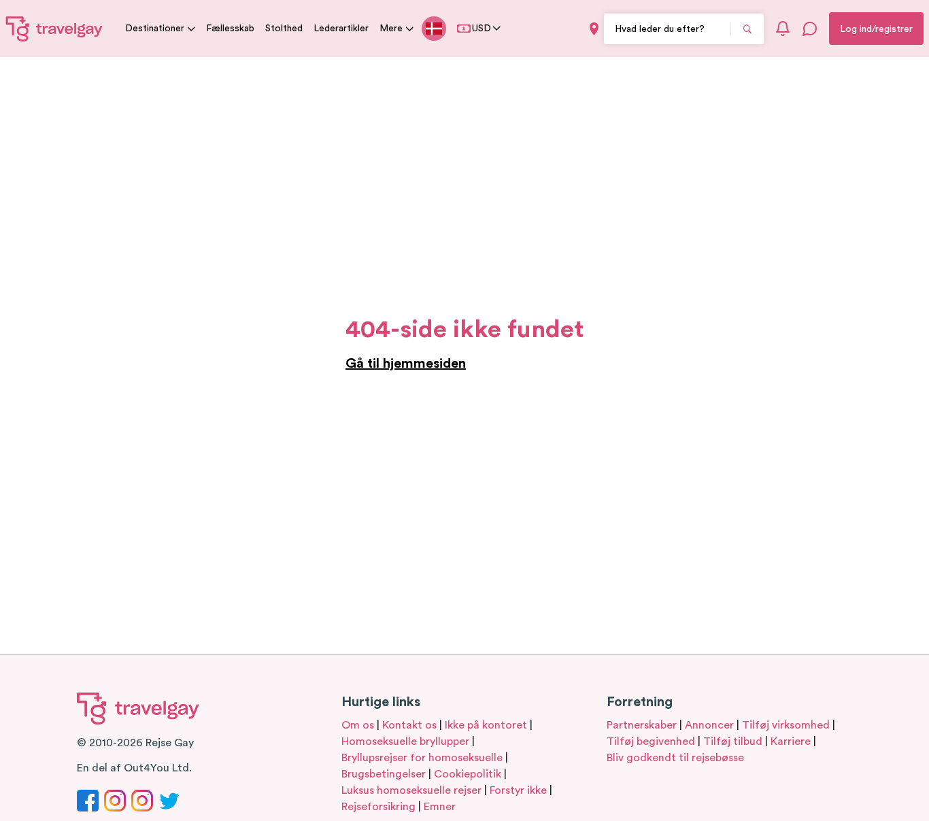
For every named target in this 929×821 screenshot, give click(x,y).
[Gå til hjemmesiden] (54, 28)
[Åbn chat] (810, 28)
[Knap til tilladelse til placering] (594, 28)
